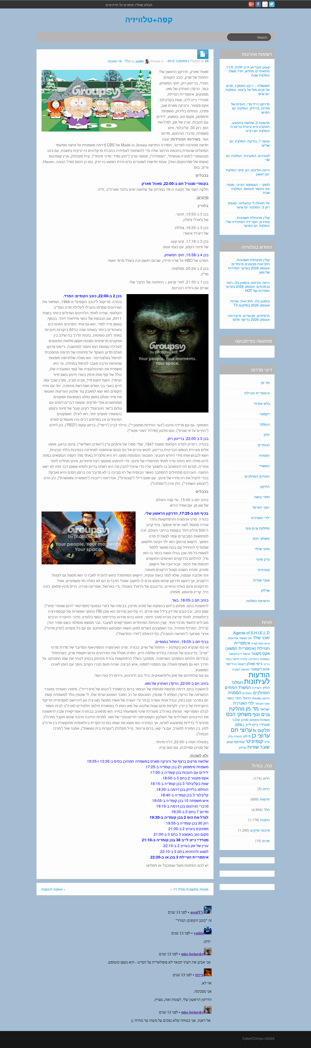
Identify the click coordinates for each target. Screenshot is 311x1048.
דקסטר (265, 413)
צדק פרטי (263, 559)
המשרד (264, 465)
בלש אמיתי (262, 403)
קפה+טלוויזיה (149, 19)
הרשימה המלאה (258, 600)
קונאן (230, 741)
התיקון (265, 486)
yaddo (140, 61)
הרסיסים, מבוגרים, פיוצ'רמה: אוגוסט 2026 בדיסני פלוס (248, 317)
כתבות (265, 819)
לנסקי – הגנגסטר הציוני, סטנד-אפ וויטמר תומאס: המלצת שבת (247, 188)
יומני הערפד (261, 507)
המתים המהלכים (257, 476)
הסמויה (264, 455)
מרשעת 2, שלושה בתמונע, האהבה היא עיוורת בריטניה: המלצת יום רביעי (250, 126)
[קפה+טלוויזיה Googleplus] (251, 4)
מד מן (265, 382)
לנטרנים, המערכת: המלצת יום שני (248, 157)
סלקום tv (261, 730)
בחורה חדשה (240, 659)
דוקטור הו (240, 664)
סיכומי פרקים (260, 830)
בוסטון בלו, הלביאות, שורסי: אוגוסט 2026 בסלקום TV (249, 302)
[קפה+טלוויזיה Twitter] (272, 4)
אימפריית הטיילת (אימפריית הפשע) (247, 645)
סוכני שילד (262, 548)
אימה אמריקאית (260, 643)
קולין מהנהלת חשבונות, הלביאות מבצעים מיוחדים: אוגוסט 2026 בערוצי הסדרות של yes (249, 265)
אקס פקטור (260, 653)
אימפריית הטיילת (257, 392)
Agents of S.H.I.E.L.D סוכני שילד (251, 635)
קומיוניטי (263, 569)
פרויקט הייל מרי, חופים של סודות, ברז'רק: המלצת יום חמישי (250, 108)
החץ (267, 434)
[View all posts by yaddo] (147, 61)
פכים (266, 840)
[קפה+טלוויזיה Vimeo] (265, 4)
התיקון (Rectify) (261, 698)
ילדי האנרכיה (260, 517)
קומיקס (239, 741)
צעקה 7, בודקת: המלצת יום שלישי (250, 143)
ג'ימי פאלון (254, 663)
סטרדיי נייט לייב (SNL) (252, 724)
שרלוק (265, 590)
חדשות (265, 799)
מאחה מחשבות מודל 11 (190, 889)
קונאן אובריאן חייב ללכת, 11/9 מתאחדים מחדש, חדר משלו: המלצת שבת (248, 71)
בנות (229, 659)
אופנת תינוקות (52, 889)
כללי (127, 61)
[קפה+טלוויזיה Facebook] (258, 4)
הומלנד (264, 424)
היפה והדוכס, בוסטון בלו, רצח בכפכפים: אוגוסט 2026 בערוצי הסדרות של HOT (247, 286)
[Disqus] (125, 964)
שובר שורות (261, 580)
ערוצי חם (241, 729)
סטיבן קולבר (240, 719)
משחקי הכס (261, 538)
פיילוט (247, 736)
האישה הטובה (241, 669)
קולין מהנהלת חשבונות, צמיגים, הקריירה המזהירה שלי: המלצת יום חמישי (247, 221)
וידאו (266, 778)
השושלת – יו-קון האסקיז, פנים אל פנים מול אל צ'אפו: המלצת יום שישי (247, 89)
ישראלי (265, 709)
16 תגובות (114, 61)
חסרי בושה (262, 496)
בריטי (266, 664)
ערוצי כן (261, 735)
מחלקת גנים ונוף (258, 528)
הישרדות (257, 688)
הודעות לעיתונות (257, 677)
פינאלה (238, 736)
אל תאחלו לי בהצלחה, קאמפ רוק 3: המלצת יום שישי (249, 204)
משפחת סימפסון (260, 720)
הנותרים (264, 444)
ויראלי (246, 697)
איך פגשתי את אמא (240, 638)
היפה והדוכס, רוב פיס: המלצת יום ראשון (248, 171)
